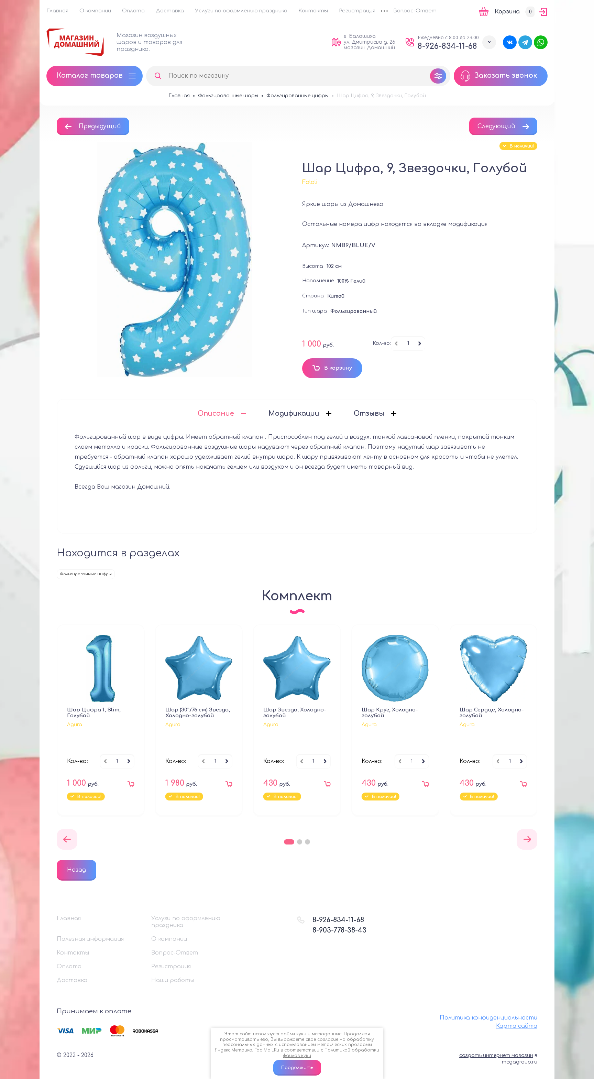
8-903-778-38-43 (339, 930)
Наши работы (172, 980)
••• (384, 11)
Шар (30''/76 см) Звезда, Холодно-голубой (197, 713)
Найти (158, 76)
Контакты (313, 11)
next (527, 839)
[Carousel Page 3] (307, 841)
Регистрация (357, 11)
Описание (216, 413)
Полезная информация (90, 939)
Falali (309, 182)
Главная (57, 11)
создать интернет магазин (496, 1055)
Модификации (293, 413)
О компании (95, 11)
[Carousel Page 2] (299, 841)
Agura (74, 724)
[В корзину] (129, 786)
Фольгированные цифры (86, 574)
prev (67, 839)
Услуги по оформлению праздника (241, 11)
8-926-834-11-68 (447, 46)
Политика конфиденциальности (488, 1018)
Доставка (170, 11)
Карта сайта (516, 1026)
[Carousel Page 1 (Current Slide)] (289, 841)
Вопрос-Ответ (415, 11)
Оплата (133, 11)
